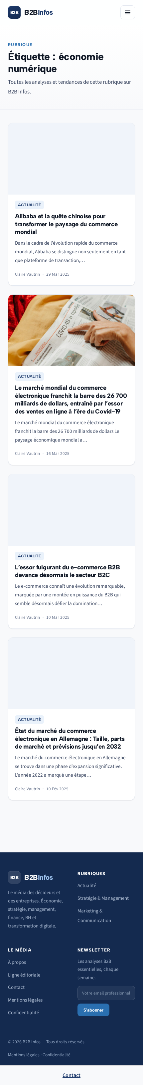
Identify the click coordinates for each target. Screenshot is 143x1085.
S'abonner (93, 1010)
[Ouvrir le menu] (127, 12)
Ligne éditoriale (24, 975)
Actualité (29, 205)
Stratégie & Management (103, 898)
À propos (17, 962)
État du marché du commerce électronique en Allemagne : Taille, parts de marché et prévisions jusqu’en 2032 (70, 739)
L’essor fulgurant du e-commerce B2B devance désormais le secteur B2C (67, 571)
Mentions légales (25, 1000)
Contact (16, 987)
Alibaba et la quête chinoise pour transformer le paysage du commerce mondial (66, 224)
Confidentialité (23, 1012)
